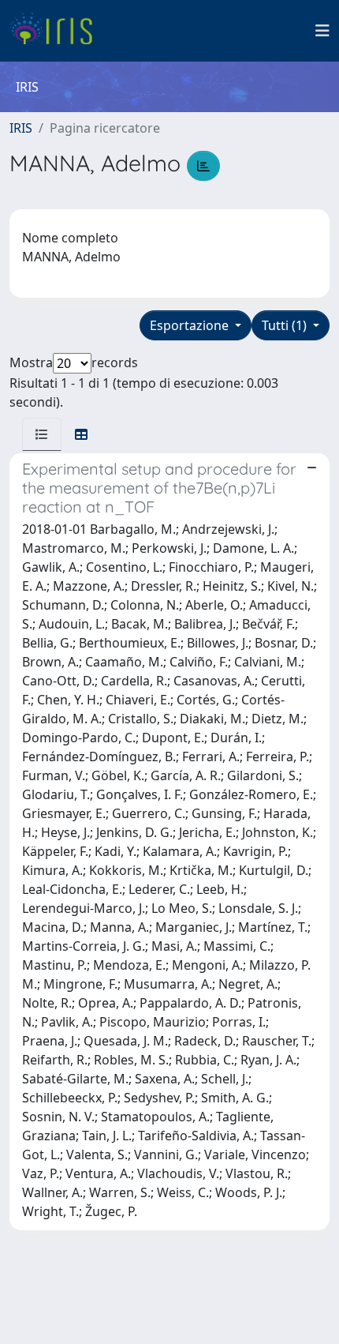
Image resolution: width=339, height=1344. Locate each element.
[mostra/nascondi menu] (322, 31)
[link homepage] (57, 30)
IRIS (20, 128)
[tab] (41, 434)
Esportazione (191, 325)
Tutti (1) (286, 325)
